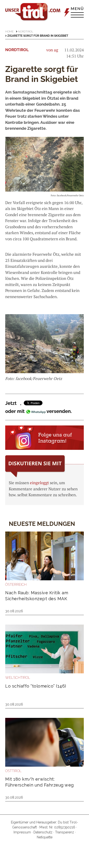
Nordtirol (25, 31)
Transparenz (64, 832)
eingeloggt (39, 482)
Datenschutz (42, 832)
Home (9, 31)
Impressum (22, 832)
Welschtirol (17, 677)
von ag (52, 50)
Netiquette (44, 837)
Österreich (16, 584)
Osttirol (13, 771)
